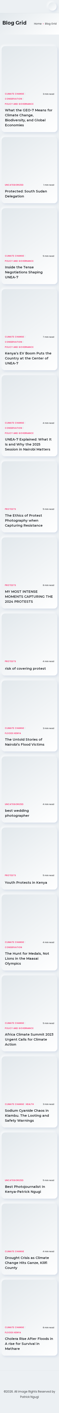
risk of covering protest (26, 669)
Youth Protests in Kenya (26, 883)
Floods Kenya (13, 733)
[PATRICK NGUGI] (14, 6)
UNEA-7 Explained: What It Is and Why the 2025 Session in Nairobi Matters (28, 444)
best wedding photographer (17, 813)
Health (30, 1104)
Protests (10, 509)
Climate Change (14, 93)
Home (38, 24)
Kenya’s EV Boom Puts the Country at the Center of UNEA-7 (28, 358)
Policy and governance (19, 104)
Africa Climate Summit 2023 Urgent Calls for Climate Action (29, 1039)
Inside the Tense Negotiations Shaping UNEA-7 (24, 272)
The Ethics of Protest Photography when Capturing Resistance (24, 520)
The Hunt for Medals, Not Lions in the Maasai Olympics (27, 958)
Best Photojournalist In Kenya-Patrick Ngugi (25, 1189)
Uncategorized (14, 184)
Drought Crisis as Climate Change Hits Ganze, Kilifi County (27, 1263)
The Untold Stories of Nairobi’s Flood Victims (25, 741)
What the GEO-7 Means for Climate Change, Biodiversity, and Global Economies (28, 117)
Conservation (13, 98)
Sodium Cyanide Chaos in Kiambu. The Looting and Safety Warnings (27, 1116)
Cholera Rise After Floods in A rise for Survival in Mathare (29, 1344)
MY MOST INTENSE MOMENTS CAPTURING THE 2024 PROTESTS (29, 597)
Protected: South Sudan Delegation (26, 193)
